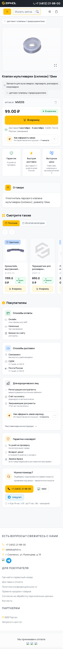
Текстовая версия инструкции (19, 426)
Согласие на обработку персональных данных (27, 596)
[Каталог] (7, 12)
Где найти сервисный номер (17, 577)
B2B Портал (10, 617)
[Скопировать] (55, 102)
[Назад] (5, 232)
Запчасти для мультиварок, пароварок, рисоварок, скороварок (32, 85)
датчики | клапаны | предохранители (27, 92)
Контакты (7, 600)
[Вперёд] (12, 232)
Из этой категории (35, 223)
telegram (17, 497)
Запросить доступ (12, 621)
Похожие (12, 223)
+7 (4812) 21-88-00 (47, 3)
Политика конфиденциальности (19, 586)
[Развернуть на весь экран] (55, 65)
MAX (44, 488)
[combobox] (23, 12)
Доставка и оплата (12, 581)
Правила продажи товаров (16, 591)
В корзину (33, 120)
